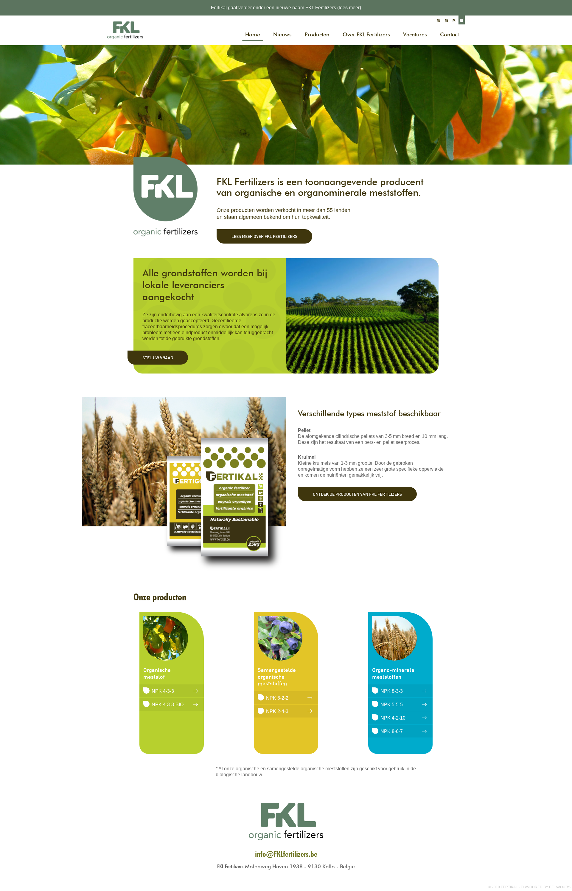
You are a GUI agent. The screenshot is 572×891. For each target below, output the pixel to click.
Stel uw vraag (157, 357)
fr (446, 20)
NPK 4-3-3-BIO (168, 704)
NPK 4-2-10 (392, 717)
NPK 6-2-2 (277, 698)
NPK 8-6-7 (391, 731)
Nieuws (282, 34)
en (438, 20)
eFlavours (560, 887)
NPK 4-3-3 (163, 691)
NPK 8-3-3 (391, 691)
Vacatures (415, 34)
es (454, 20)
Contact (449, 34)
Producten (317, 34)
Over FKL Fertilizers (366, 34)
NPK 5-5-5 (391, 704)
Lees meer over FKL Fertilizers (264, 236)
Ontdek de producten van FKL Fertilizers (357, 494)
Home (252, 34)
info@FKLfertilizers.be (286, 854)
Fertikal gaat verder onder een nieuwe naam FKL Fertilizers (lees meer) (286, 7)
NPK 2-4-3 (277, 711)
